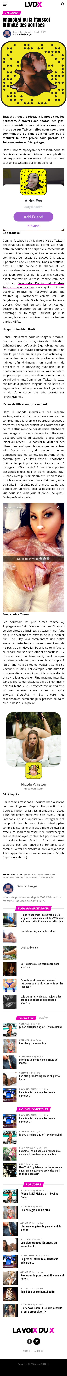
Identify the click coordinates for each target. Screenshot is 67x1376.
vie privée (47, 877)
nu (41, 874)
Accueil (26, 1351)
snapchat (33, 877)
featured (30, 874)
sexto (20, 877)
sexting (9, 877)
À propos (39, 1351)
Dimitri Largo (24, 34)
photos (50, 874)
